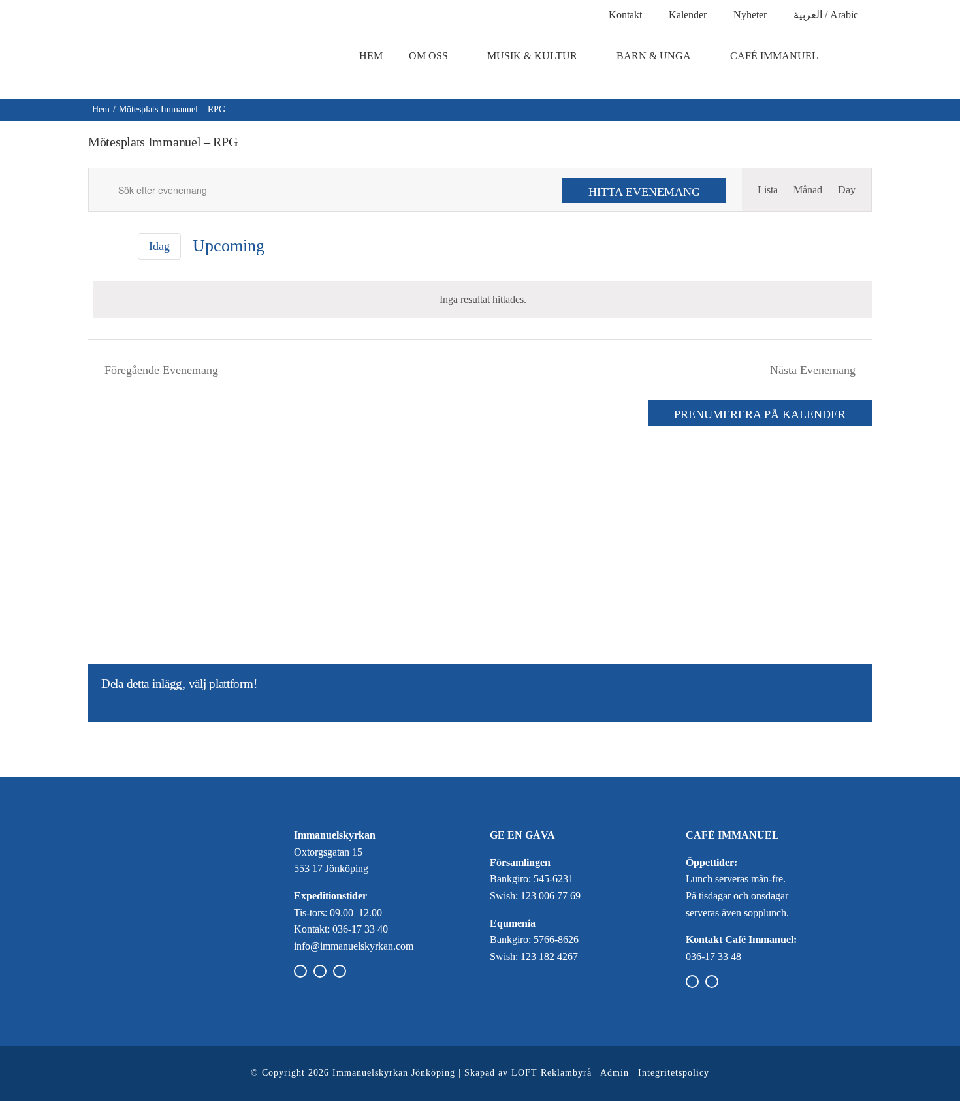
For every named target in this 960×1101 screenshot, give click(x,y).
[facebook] (300, 971)
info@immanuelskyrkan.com (353, 946)
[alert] (482, 299)
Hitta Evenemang (644, 191)
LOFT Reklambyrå (551, 1073)
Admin (614, 1073)
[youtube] (339, 971)
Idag (159, 246)
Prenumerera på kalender (760, 414)
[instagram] (320, 971)
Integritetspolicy (673, 1073)
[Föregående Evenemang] (96, 246)
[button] (861, 56)
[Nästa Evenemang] (118, 246)
